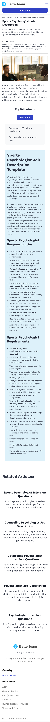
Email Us (6, 699)
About (5, 687)
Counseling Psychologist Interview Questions (25, 557)
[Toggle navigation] (46, 4)
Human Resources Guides (15, 704)
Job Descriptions (9, 17)
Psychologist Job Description (25, 585)
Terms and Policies (11, 708)
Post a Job (25, 10)
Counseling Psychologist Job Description (25, 524)
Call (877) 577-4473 (12, 695)
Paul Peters (9, 41)
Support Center (10, 691)
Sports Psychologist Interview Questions (25, 494)
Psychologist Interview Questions (25, 617)
